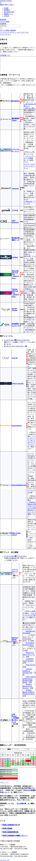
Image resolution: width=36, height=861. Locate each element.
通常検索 (3, 19)
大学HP (6, 16)
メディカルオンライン (15, 571)
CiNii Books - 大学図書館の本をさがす (15, 718)
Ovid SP (15, 358)
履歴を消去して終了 (7, 4)
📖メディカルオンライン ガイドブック (29, 166)
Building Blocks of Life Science (27, 686)
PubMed (15, 257)
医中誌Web (16, 101)
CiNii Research (15, 221)
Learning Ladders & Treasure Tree (27, 671)
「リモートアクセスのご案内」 (29, 615)
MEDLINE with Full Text (15, 272)
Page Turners (30, 665)
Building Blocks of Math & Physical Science (29, 692)
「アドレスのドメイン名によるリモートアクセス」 (31, 440)
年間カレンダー (4, 782)
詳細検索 (3, 23)
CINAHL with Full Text (15, 291)
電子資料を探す (9, 12)
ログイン (13, 32)
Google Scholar (14, 309)
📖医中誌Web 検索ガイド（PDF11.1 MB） (30, 106)
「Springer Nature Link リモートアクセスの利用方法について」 (32, 507)
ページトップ (4, 860)
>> (33, 753)
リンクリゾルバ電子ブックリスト (15, 556)
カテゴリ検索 (4, 21)
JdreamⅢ (15, 188)
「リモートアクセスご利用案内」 (29, 158)
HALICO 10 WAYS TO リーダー (29, 655)
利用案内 (7, 10)
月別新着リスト (5, 55)
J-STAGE (15, 210)
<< (2, 753)
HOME (6, 8)
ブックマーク (4, 32)
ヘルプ (18, 32)
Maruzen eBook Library (15, 639)
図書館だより (8, 14)
